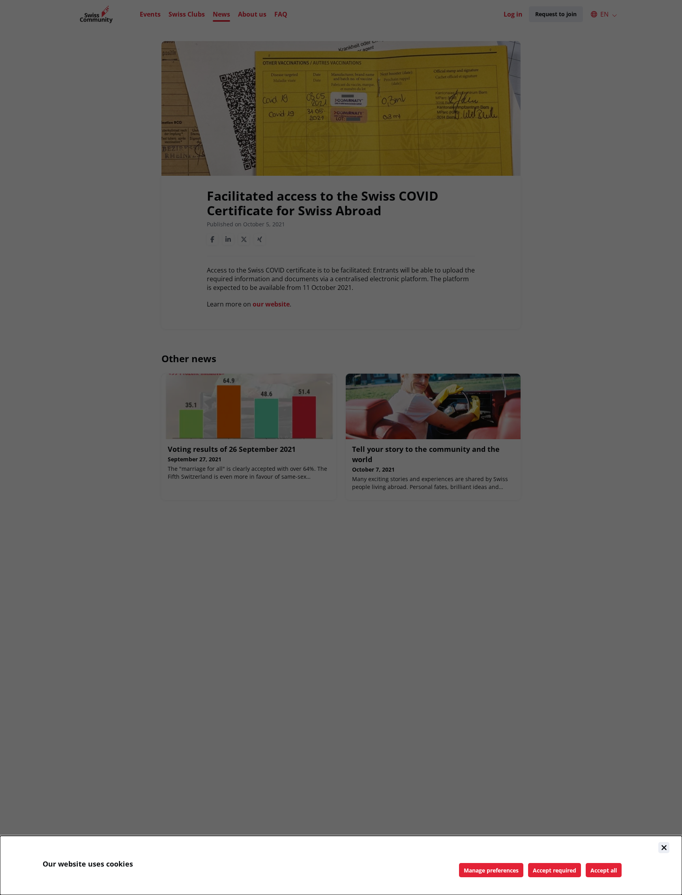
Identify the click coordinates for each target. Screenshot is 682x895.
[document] (341, 865)
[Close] (663, 847)
